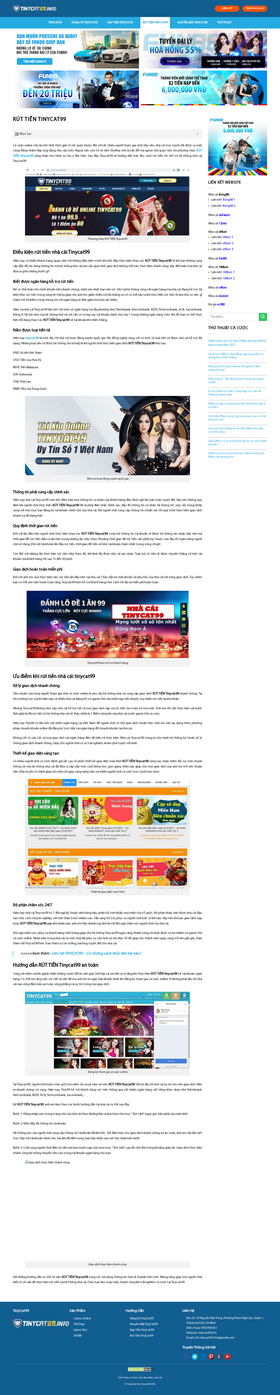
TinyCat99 (55, 22)
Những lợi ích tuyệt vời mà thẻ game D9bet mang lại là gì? (234, 368)
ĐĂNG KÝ (227, 8)
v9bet (223, 287)
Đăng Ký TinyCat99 (85, 22)
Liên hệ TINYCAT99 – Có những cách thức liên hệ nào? (96, 954)
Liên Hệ (158, 1378)
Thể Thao (79, 1324)
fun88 (223, 258)
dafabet (224, 215)
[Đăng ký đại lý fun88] (76, 49)
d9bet (227, 237)
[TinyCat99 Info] (35, 8)
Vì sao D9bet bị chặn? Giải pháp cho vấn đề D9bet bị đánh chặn (234, 393)
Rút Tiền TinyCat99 (155, 22)
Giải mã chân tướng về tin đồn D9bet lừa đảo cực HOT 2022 (235, 430)
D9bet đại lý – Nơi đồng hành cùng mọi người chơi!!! (235, 380)
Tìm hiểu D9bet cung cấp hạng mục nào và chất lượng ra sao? (237, 418)
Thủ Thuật (224, 22)
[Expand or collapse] (197, 134)
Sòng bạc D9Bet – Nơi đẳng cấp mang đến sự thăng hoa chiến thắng (235, 356)
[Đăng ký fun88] (237, 145)
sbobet (224, 296)
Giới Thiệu (123, 1378)
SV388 (77, 1335)
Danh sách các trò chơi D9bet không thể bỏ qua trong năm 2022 (237, 343)
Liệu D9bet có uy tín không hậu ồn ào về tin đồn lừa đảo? (237, 443)
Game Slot (80, 1330)
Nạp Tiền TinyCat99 (120, 22)
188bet (227, 272)
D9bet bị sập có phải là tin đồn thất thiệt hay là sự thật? (236, 405)
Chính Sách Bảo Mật (141, 1378)
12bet (223, 223)
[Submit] (263, 317)
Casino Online (82, 1318)
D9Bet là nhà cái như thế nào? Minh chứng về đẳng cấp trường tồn (236, 455)
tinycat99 (32, 338)
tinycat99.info (148, 1384)
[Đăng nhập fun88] (204, 89)
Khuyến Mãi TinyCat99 (193, 22)
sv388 (221, 304)
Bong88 (228, 199)
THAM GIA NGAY (255, 8)
